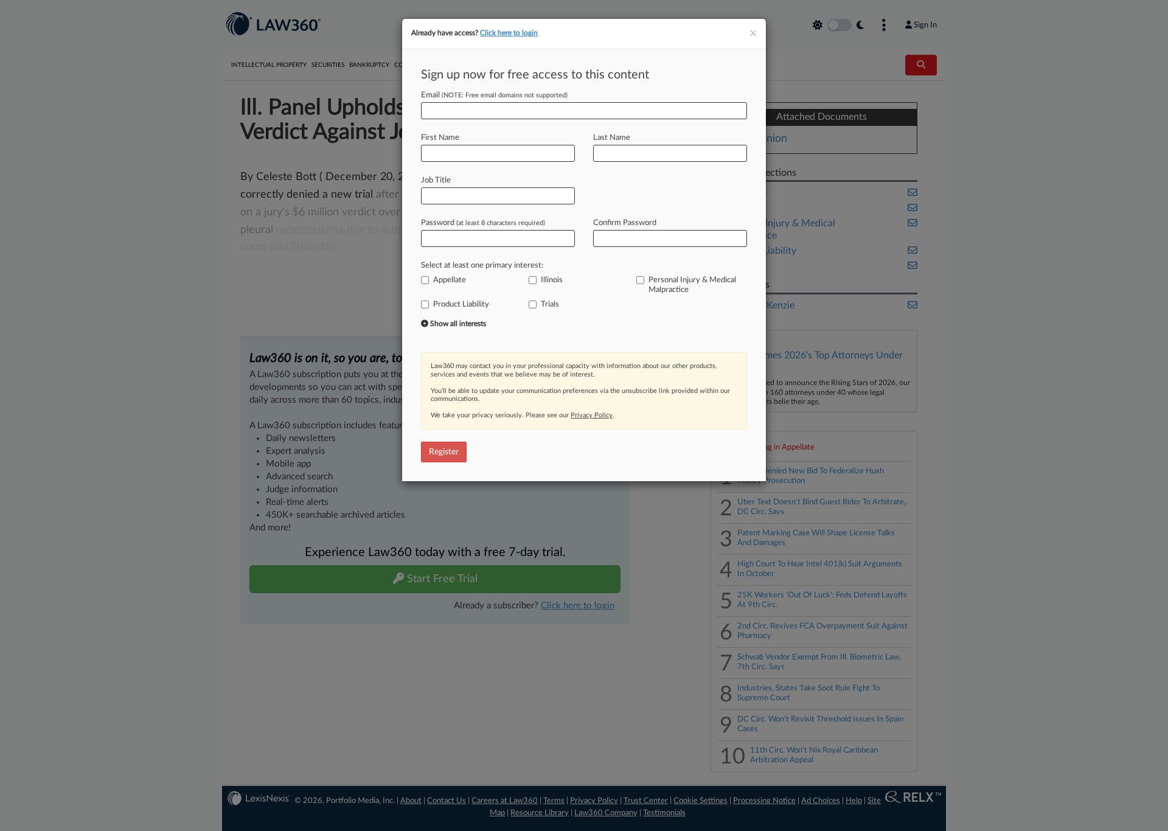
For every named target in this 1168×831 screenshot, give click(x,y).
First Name (440, 138)
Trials (550, 304)
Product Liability (461, 304)
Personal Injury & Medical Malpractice (692, 285)
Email (494, 95)
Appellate (449, 280)
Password (483, 223)
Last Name (611, 138)
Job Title (436, 180)
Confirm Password (624, 223)
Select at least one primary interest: (482, 265)
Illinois (552, 280)
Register (444, 452)
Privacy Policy (592, 415)
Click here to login (509, 33)
